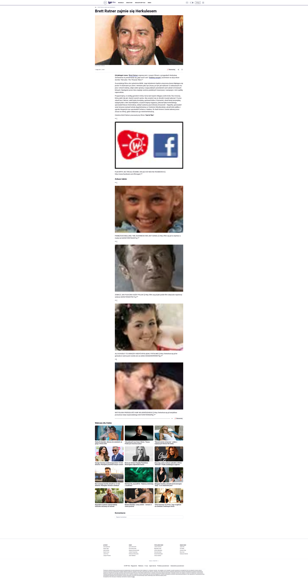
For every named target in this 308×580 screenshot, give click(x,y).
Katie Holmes (106, 550)
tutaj (133, 576)
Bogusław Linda (157, 548)
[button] (192, 3)
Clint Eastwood (106, 546)
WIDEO (149, 2)
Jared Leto (182, 546)
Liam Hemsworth (132, 546)
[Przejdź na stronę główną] (105, 4)
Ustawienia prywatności (177, 566)
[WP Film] (113, 2)
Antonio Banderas (158, 550)
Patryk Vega (106, 548)
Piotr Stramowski (132, 548)
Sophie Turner (106, 552)
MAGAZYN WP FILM (140, 2)
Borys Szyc (182, 552)
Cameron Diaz (183, 550)
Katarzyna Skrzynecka (133, 553)
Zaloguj (198, 2)
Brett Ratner (133, 75)
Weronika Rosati (157, 552)
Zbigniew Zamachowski (134, 550)
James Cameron (158, 546)
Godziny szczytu (155, 78)
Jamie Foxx (105, 553)
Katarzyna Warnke (184, 553)
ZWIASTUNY (129, 2)
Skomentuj (172, 69)
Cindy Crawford (157, 555)
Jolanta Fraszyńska (133, 552)
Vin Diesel (182, 548)
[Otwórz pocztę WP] (187, 2)
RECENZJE (121, 2)
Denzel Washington (158, 553)
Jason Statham (132, 555)
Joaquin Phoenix (107, 555)
